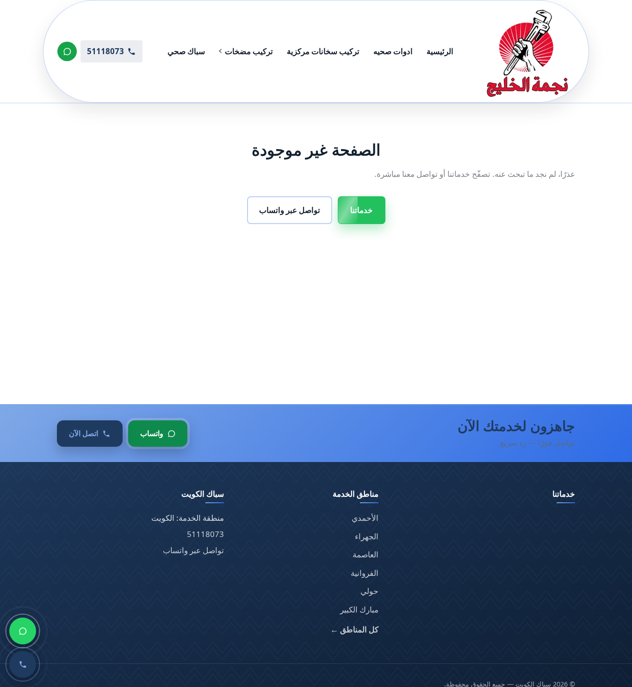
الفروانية (364, 573)
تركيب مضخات (249, 51)
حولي (369, 591)
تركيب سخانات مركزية (323, 51)
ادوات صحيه (393, 51)
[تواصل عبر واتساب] (67, 51)
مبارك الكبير (359, 609)
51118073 (205, 534)
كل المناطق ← (354, 629)
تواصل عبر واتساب (289, 210)
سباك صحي (186, 51)
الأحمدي (365, 517)
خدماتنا (361, 210)
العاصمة (365, 554)
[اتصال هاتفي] (22, 664)
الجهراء (366, 536)
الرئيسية (440, 51)
